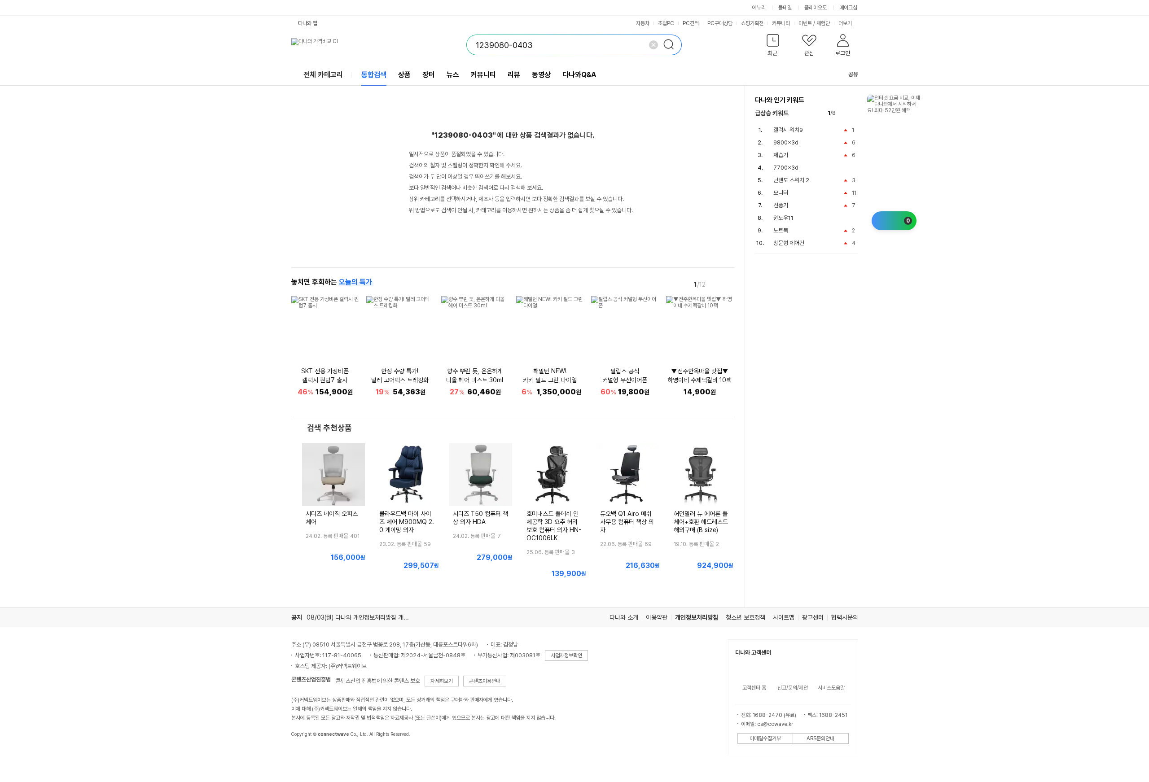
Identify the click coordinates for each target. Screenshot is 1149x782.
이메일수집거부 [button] (765, 738)
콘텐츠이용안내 (484, 681)
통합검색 (373, 74)
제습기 (780, 155)
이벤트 (805, 23)
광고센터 (813, 617)
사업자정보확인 (566, 655)
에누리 (759, 7)
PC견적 (691, 23)
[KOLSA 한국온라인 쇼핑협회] (307, 754)
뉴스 (453, 74)
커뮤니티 (781, 23)
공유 (853, 74)
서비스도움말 (831, 688)
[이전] (716, 284)
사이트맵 (783, 617)
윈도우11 (783, 217)
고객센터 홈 (754, 688)
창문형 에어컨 (788, 243)
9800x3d (785, 142)
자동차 (642, 23)
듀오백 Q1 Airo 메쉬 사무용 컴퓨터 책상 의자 (627, 521)
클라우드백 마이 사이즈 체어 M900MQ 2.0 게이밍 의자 (406, 521)
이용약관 (656, 617)
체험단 (823, 23)
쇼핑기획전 (752, 23)
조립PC (666, 23)
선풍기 (780, 205)
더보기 (845, 23)
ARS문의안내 (820, 738)
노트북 (780, 230)
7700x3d (785, 167)
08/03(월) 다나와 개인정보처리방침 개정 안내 (364, 617)
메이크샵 (848, 7)
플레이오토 (815, 7)
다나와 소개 (624, 617)
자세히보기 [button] (441, 681)
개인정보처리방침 (696, 617)
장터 (428, 74)
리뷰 (514, 74)
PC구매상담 (719, 23)
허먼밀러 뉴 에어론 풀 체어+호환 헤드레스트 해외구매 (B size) (701, 521)
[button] (773, 47)
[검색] (671, 45)
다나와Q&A (579, 74)
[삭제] (653, 44)
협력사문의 (844, 617)
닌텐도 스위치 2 (791, 180)
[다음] (728, 284)
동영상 (541, 74)
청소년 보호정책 (745, 617)
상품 (404, 74)
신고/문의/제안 (792, 688)
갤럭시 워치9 (788, 130)
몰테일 (785, 7)
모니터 (780, 192)
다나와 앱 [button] (307, 23)
